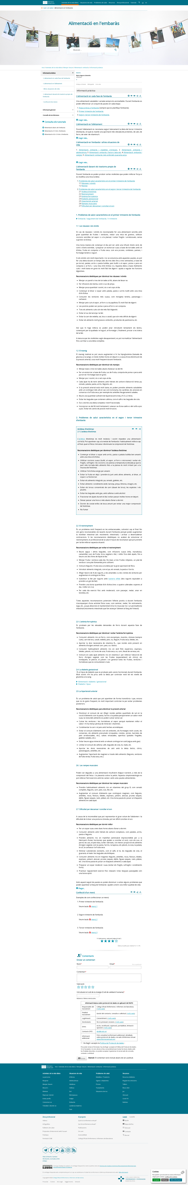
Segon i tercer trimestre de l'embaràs (94, 115)
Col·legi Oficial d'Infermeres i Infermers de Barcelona (95, 1138)
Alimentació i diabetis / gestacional (92, 681)
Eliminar (45, 1091)
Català (125, 1117)
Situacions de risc (101, 1091)
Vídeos (45, 1120)
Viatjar (71, 1099)
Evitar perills (47, 1099)
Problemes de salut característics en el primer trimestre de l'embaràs (107, 181)
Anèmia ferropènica (90, 196)
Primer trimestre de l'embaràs (91, 111)
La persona (46, 1077)
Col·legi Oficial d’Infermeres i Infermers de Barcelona (68, 1177)
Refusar (165, 1180)
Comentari (81, 972)
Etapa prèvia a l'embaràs (89, 108)
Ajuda (126, 1120)
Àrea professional (123, 3)
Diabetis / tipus (84, 684)
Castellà (132, 1117)
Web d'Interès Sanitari (50, 1157)
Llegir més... (82, 120)
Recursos (112, 3)
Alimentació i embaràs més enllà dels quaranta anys (106, 155)
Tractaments (100, 1088)
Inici (43, 68)
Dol (70, 1091)
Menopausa (73, 1095)
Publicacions (82, 1128)
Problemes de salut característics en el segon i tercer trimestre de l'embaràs (110, 189)
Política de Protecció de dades (112, 1043)
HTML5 (45, 1161)
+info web (100, 1009)
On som (80, 1131)
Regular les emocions (130, 1081)
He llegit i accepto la (104, 1043)
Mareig (84, 186)
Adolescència (73, 1081)
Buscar (126, 1135)
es (146, 3)
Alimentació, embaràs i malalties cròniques (98, 150)
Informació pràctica (96, 68)
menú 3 (94, 932)
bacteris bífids (114, 578)
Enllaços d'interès (81, 84)
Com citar (98, 84)
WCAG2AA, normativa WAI (51, 1159)
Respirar (45, 1081)
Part (70, 1109)
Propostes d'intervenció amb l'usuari (55, 1131)
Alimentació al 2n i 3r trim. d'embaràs (56, 134)
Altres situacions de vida (52, 89)
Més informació (176, 1180)
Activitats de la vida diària (70, 3)
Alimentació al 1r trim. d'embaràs (55, 131)
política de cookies (171, 1177)
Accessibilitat (82, 1135)
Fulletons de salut (48, 1128)
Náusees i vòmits (89, 183)
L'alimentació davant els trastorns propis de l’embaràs (57, 95)
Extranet (77, 1181)
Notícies (125, 1102)
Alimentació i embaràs (81, 68)
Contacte (127, 1131)
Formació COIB (47, 1138)
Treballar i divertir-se (49, 1106)
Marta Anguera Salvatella (83, 75)
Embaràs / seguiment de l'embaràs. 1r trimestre (97, 218)
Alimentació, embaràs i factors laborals (105, 152)
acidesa (82, 439)
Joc (123, 1091)
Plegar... (80, 888)
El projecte (82, 1117)
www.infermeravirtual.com (106, 1039)
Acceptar (156, 1180)
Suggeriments (69, 1181)
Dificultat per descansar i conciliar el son (98, 206)
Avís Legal (60, 1181)
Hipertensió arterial (90, 201)
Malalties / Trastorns (103, 1077)
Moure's (45, 1088)
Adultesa (72, 1084)
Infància (72, 1077)
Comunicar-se (47, 1102)
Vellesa (71, 1088)
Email (125, 964)
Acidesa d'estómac (89, 191)
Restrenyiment (88, 194)
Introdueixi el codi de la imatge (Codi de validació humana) (100, 992)
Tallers (125, 1084)
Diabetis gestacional (90, 199)
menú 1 (94, 906)
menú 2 (94, 919)
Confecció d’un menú (50, 102)
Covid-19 (125, 1099)
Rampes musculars (89, 203)
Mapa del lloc (128, 1124)
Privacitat (45, 1181)
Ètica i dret (126, 1088)
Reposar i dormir (48, 1095)
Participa (45, 1135)
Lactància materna (75, 1106)
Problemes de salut (100, 3)
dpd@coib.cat (102, 1031)
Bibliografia (90, 84)
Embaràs (72, 1102)
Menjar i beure (68, 68)
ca (143, 3)
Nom (79, 964)
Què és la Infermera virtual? (87, 1120)
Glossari (125, 1095)
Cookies (52, 1181)
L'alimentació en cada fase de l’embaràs (57, 78)
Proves (98, 1084)
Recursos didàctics (129, 1077)
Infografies (46, 1124)
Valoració (80, 984)
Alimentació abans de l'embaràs (54, 128)
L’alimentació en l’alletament (53, 83)
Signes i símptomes (102, 1081)
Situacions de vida (86, 3)
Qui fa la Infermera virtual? (87, 1124)
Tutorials (133, 3)
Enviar (81, 1058)
